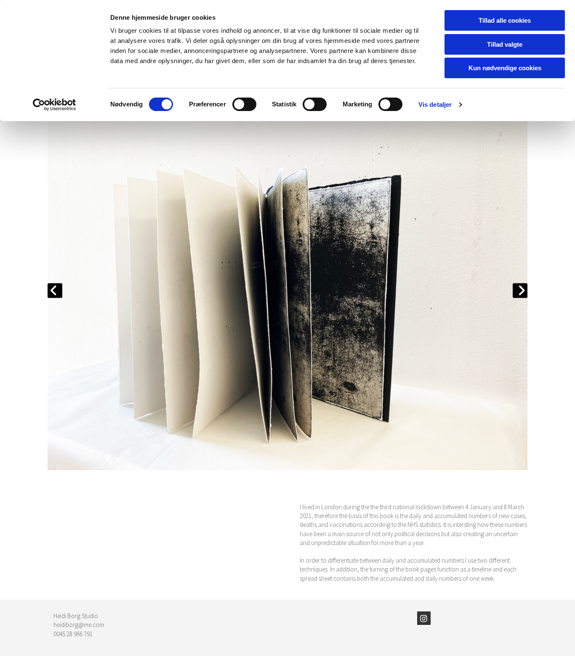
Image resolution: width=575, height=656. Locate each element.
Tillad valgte (504, 44)
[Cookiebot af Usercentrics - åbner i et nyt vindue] (54, 104)
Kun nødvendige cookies (505, 67)
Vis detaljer (435, 104)
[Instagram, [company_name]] (424, 618)
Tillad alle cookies (505, 20)
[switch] (244, 104)
